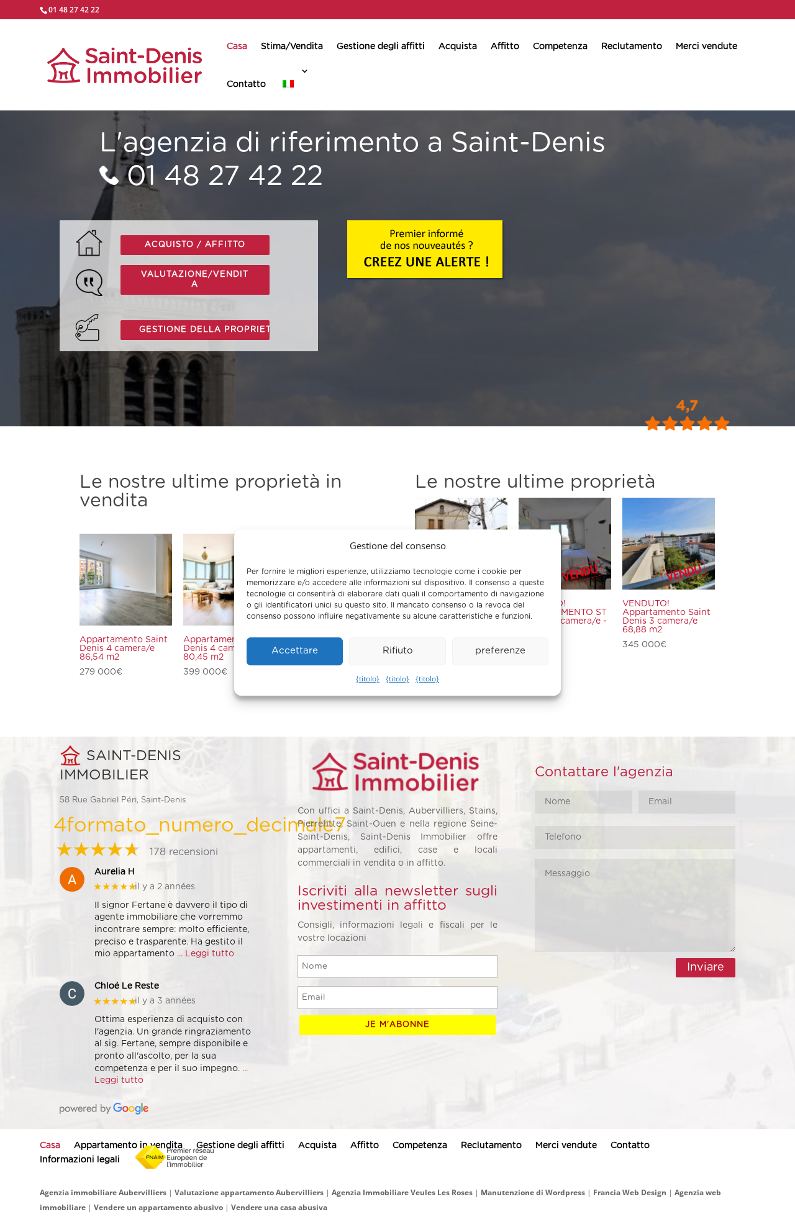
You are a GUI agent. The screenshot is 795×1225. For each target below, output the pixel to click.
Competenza (560, 46)
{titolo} (367, 678)
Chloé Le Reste (126, 986)
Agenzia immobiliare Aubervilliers (103, 1192)
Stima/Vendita (292, 46)
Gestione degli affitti (381, 46)
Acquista (457, 46)
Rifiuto (398, 651)
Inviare (705, 967)
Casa (237, 46)
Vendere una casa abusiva (279, 1207)
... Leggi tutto (205, 953)
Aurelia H (114, 872)
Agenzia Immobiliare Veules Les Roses (402, 1192)
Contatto (246, 84)
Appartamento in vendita (128, 1145)
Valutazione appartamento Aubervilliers (249, 1192)
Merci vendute (706, 46)
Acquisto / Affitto (195, 245)
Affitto (505, 46)
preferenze (500, 651)
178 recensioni (184, 852)
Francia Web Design (630, 1192)
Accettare (294, 651)
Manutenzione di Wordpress (533, 1192)
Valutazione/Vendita (194, 280)
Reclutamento (631, 46)
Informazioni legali (80, 1159)
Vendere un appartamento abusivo (158, 1207)
